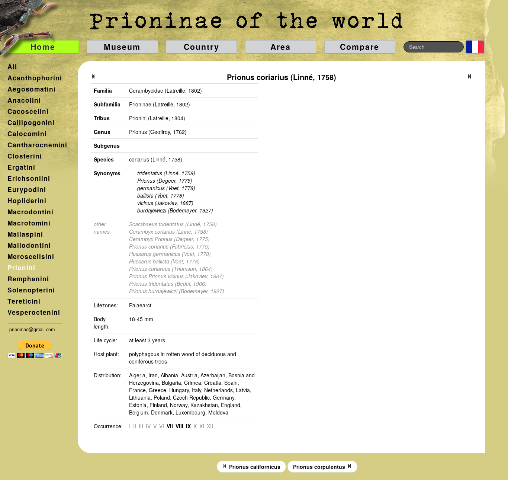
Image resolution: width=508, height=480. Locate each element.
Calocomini (27, 133)
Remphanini (28, 278)
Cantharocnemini (37, 144)
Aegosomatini (31, 88)
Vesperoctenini (33, 312)
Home (42, 46)
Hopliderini (26, 200)
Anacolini (24, 100)
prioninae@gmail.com (32, 329)
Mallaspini (25, 234)
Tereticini (24, 301)
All (12, 66)
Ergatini (21, 167)
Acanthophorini (34, 77)
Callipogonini (31, 122)
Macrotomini (29, 222)
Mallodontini (29, 245)
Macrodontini (30, 211)
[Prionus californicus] (93, 77)
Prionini (21, 267)
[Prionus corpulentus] (469, 77)
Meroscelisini (30, 256)
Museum (122, 46)
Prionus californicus (254, 466)
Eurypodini (26, 189)
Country (201, 46)
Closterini (24, 155)
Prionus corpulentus (320, 466)
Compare (359, 46)
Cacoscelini (28, 111)
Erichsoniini (28, 178)
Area (280, 46)
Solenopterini (31, 289)
